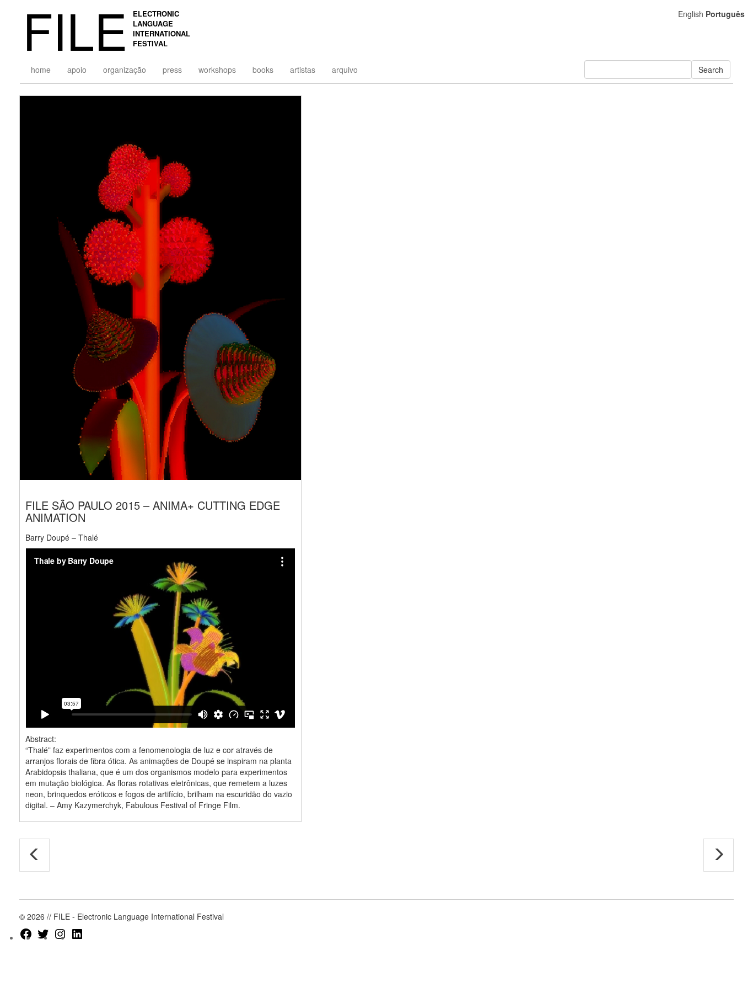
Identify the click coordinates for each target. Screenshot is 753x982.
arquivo (345, 69)
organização (124, 69)
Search (710, 69)
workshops (217, 69)
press (172, 69)
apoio (77, 69)
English (690, 13)
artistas (302, 69)
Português (725, 13)
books (262, 69)
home (41, 69)
